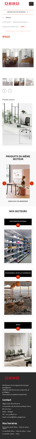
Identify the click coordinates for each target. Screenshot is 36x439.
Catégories (6, 22)
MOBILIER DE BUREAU (20, 22)
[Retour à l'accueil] (12, 4)
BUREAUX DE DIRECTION (10, 27)
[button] (4, 91)
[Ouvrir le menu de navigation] (31, 4)
